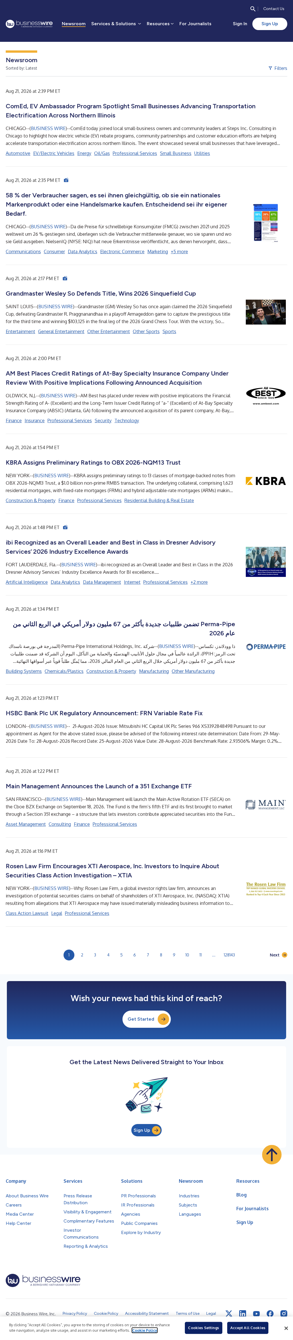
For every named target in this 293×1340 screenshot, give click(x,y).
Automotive (18, 153)
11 (200, 954)
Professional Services (135, 153)
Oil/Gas (102, 153)
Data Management (102, 582)
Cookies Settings (203, 1327)
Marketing (157, 251)
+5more (179, 251)
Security (103, 420)
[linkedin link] (242, 1313)
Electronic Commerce (122, 251)
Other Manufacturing (193, 671)
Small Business (175, 153)
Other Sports (146, 331)
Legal (56, 913)
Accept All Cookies (247, 1327)
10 (187, 954)
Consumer (54, 251)
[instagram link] (283, 1313)
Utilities (202, 153)
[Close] (286, 1328)
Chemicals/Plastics (64, 671)
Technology (126, 420)
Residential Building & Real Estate (159, 500)
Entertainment (20, 331)
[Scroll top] (272, 1154)
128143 (229, 954)
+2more (199, 582)
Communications (23, 251)
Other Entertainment (108, 331)
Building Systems (24, 671)
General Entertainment (61, 331)
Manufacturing (154, 671)
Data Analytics (82, 251)
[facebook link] (270, 1313)
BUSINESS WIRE (48, 128)
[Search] (253, 8)
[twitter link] (228, 1313)
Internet (132, 582)
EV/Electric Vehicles (53, 153)
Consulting (60, 824)
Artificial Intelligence (27, 582)
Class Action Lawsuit (27, 913)
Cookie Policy (144, 1330)
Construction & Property (31, 500)
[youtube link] (256, 1314)
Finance (14, 420)
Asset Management (26, 824)
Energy (84, 153)
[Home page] (29, 24)
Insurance (35, 420)
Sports (169, 331)
